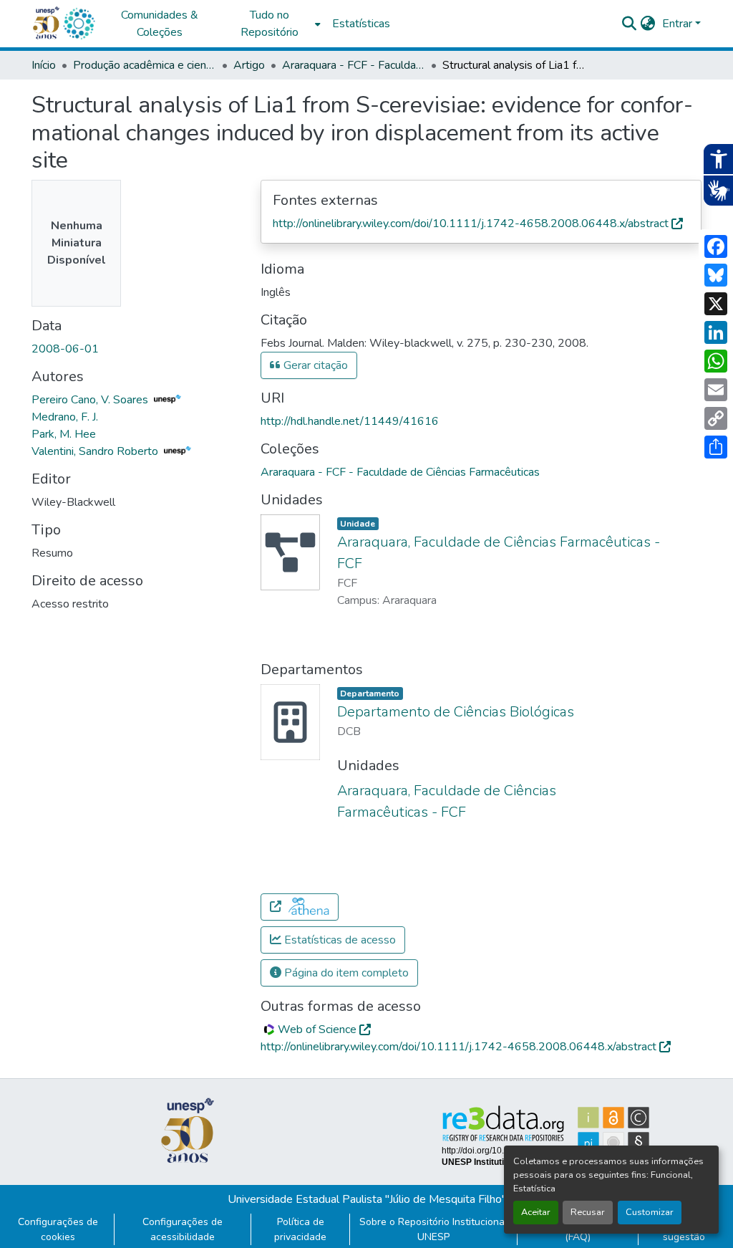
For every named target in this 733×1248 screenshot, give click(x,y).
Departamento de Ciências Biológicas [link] (455, 711)
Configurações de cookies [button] (58, 1229)
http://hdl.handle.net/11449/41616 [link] (350, 421)
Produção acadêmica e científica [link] (144, 65)
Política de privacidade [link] (300, 1229)
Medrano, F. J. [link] (64, 417)
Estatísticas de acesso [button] (338, 940)
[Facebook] (716, 246)
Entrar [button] (678, 24)
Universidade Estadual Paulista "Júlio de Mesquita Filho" (367, 1199)
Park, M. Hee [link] (63, 434)
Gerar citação (314, 365)
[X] (716, 303)
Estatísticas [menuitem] (361, 24)
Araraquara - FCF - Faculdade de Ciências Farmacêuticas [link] (353, 65)
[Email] (716, 389)
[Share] (716, 447)
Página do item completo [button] (345, 973)
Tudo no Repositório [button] (269, 23)
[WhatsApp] (716, 361)
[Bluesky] (716, 275)
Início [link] (43, 65)
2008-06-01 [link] (65, 349)
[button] (79, 24)
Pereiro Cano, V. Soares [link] (91, 400)
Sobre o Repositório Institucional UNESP (433, 1229)
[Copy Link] (716, 418)
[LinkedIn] (716, 332)
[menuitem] (273, 24)
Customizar (650, 1212)
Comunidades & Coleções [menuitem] (159, 23)
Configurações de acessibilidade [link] (182, 1229)
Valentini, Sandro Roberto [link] (96, 451)
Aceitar (535, 1212)
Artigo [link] (249, 65)
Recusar (588, 1212)
